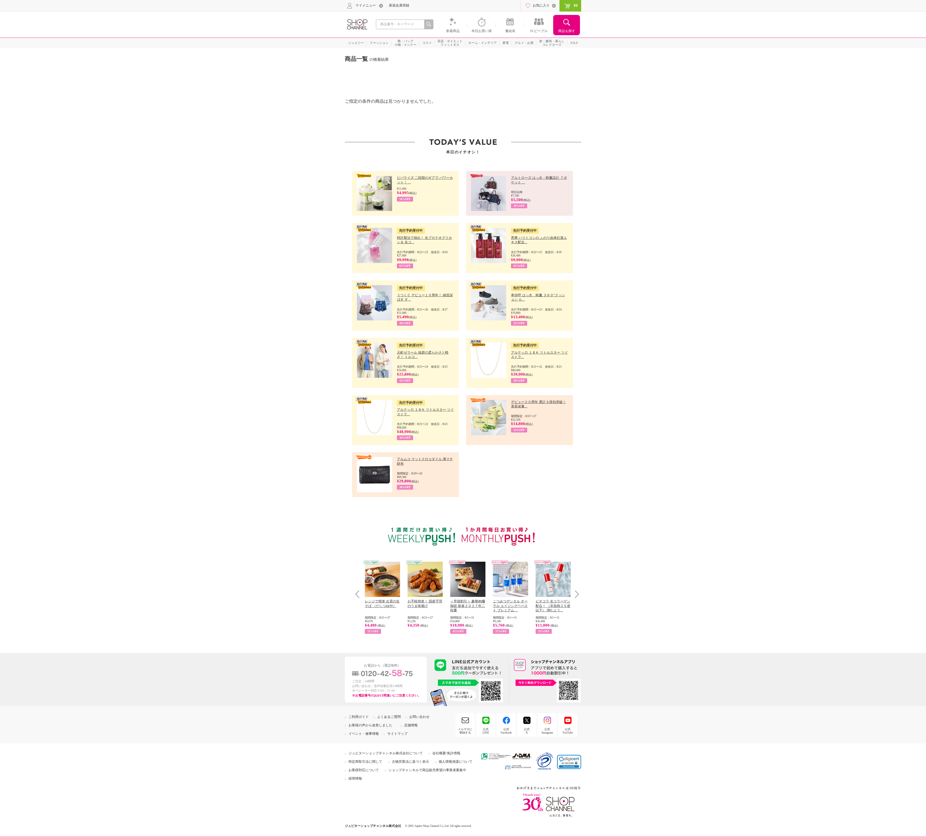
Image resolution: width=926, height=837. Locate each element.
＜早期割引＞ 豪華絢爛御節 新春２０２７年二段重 (467, 606)
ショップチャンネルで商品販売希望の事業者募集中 (427, 770)
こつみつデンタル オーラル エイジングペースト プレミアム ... (510, 606)
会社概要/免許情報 (446, 753)
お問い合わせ (419, 717)
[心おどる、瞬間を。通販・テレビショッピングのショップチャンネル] (357, 24)
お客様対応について (363, 770)
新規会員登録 (399, 5)
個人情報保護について (455, 761)
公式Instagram (547, 731)
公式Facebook (506, 731)
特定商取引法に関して (365, 761)
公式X (527, 731)
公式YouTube (567, 731)
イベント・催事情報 (363, 734)
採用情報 (355, 778)
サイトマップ (397, 734)
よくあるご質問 (389, 717)
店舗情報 (411, 725)
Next (575, 594)
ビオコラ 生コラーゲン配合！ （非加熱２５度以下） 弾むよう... (553, 606)
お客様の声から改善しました (370, 725)
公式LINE (486, 731)
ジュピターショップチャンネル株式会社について (385, 753)
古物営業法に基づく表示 (410, 761)
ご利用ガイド (358, 717)
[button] (569, 762)
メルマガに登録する (465, 731)
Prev (359, 594)
